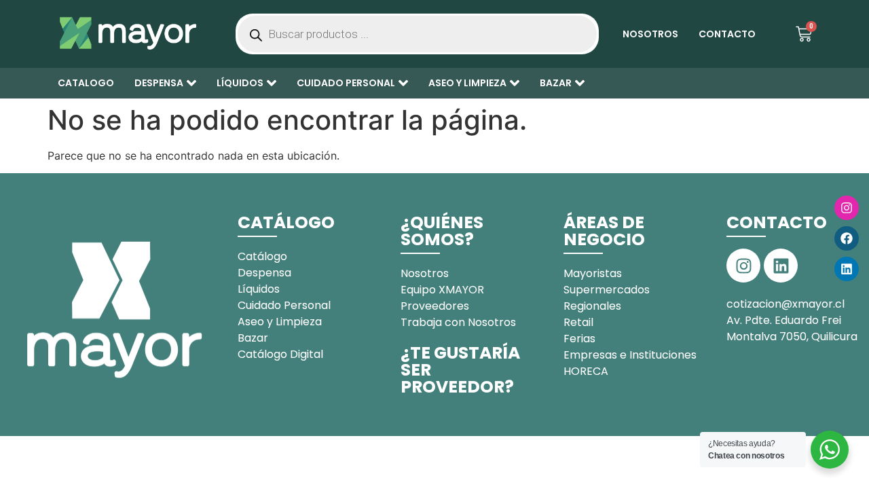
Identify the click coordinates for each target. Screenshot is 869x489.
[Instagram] (846, 208)
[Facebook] (846, 238)
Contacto (727, 34)
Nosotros (650, 34)
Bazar (556, 83)
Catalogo (86, 83)
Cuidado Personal (346, 83)
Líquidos (240, 83)
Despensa (158, 83)
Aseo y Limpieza (467, 83)
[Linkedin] (846, 269)
